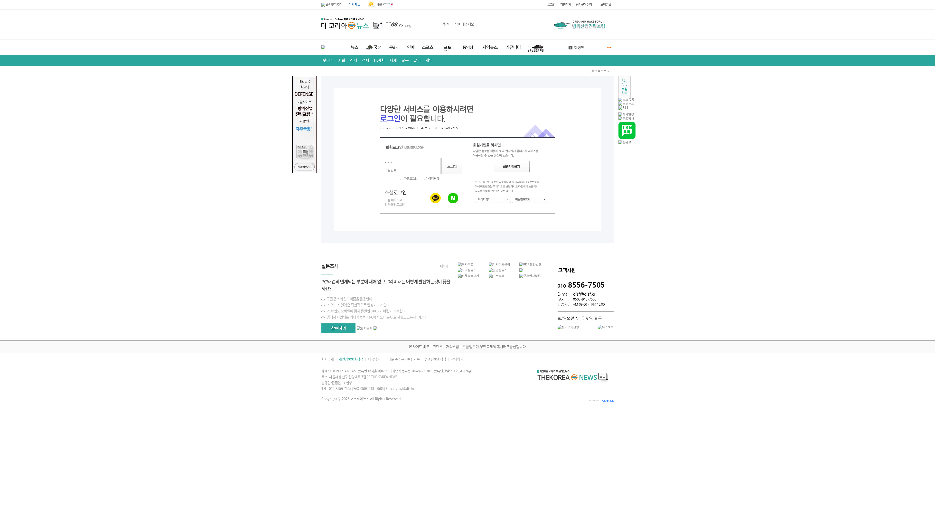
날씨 (417, 60)
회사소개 (327, 359)
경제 (365, 60)
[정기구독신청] (568, 327)
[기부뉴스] (496, 275)
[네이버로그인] (453, 198)
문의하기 (457, 359)
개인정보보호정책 (351, 359)
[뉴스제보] (606, 327)
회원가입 (565, 4)
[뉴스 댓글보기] (521, 271)
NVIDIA (580, 48)
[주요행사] (626, 118)
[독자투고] (465, 264)
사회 (341, 60)
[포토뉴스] (626, 103)
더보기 (444, 266)
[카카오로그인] (435, 198)
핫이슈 (328, 60)
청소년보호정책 (435, 359)
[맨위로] (624, 142)
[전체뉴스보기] (468, 275)
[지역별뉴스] (467, 270)
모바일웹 (605, 4)
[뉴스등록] (626, 99)
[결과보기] (364, 328)
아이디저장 (432, 178)
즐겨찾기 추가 (333, 4)
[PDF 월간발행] (530, 264)
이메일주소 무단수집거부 (402, 359)
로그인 (551, 4)
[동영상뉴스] (498, 270)
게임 (428, 60)
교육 (405, 60)
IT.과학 (379, 60)
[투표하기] (338, 328)
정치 (353, 60)
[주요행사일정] (530, 275)
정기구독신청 (584, 4)
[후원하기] (624, 96)
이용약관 (374, 359)
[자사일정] (626, 114)
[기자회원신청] (504, 265)
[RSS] (623, 107)
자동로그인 (410, 178)
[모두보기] (375, 329)
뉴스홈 (596, 71)
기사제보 (354, 4)
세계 (393, 60)
